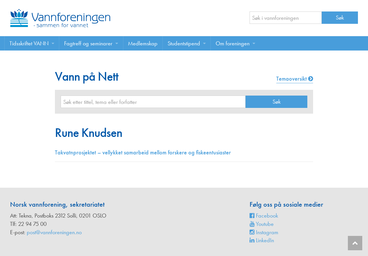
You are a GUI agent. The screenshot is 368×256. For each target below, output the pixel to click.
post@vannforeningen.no (54, 232)
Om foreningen (233, 43)
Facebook (266, 215)
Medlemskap (143, 43)
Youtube (264, 224)
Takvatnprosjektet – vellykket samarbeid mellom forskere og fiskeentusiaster (143, 152)
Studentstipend (184, 43)
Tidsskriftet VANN (29, 43)
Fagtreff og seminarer (88, 43)
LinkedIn (264, 240)
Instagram (266, 232)
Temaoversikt (292, 78)
